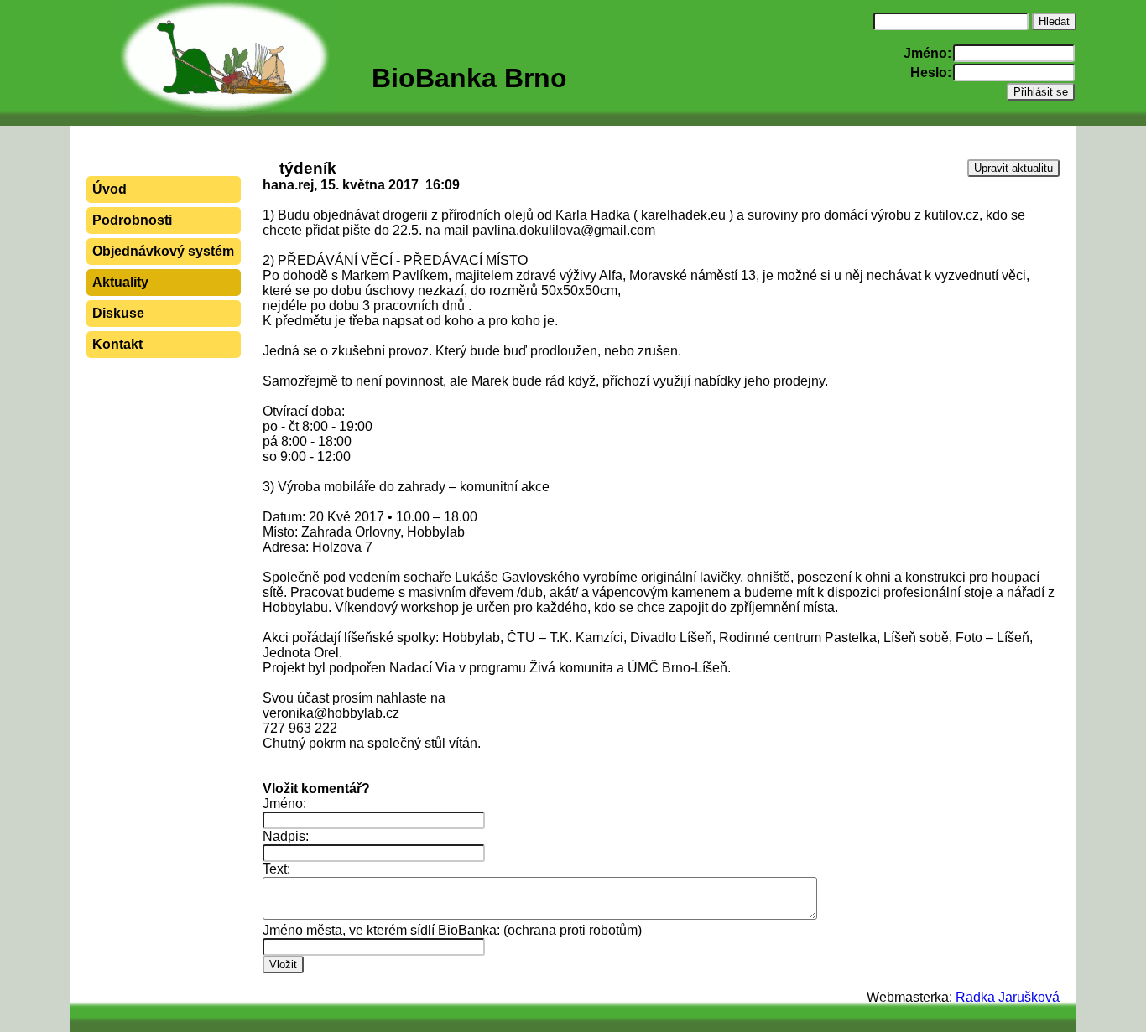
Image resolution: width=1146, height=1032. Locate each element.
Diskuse (118, 313)
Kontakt (117, 344)
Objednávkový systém (163, 251)
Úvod (109, 189)
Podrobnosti (132, 220)
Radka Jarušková (1008, 997)
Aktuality (120, 282)
